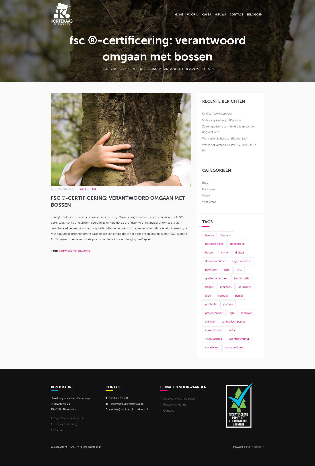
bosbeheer (237, 243)
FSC (239, 270)
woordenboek (234, 347)
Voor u (193, 14)
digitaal (239, 252)
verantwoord (81, 250)
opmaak (223, 295)
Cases (206, 14)
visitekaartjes (213, 339)
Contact (236, 14)
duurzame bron (215, 261)
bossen (209, 252)
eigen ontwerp (241, 261)
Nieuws (220, 14)
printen (228, 304)
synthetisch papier (233, 321)
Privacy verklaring (65, 424)
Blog (205, 182)
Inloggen (254, 14)
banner (209, 235)
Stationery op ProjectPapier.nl (221, 120)
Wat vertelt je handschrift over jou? (225, 138)
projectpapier (214, 313)
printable (211, 304)
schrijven (246, 313)
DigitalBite (257, 447)
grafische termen (216, 278)
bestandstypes (214, 243)
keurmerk (65, 250)
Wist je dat (87, 189)
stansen (210, 321)
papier (239, 295)
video (232, 330)
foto (227, 270)
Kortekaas (208, 189)
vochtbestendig (239, 339)
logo (208, 295)
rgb (232, 313)
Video (206, 195)
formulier (211, 270)
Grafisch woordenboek (217, 113)
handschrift (241, 278)
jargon (209, 287)
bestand (226, 235)
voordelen (212, 347)
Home (179, 14)
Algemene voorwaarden (69, 418)
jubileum (226, 287)
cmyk (224, 252)
